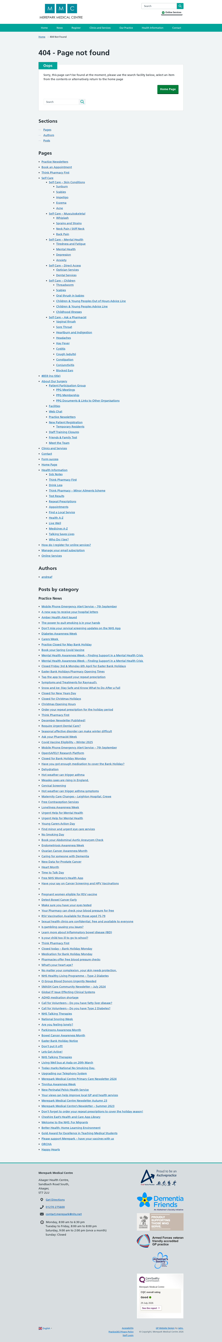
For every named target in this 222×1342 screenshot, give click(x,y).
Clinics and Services (100, 27)
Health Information (152, 27)
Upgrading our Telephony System (64, 1073)
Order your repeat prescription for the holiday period (77, 709)
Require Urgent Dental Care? (61, 726)
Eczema (61, 202)
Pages (47, 129)
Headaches (63, 338)
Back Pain (62, 234)
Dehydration (50, 769)
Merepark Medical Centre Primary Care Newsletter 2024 (79, 1079)
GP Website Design (165, 1328)
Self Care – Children (62, 280)
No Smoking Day (53, 834)
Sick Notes (56, 474)
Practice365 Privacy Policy (121, 1331)
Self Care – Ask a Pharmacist (67, 317)
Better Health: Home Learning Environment (71, 1128)
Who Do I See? (59, 539)
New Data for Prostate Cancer (61, 861)
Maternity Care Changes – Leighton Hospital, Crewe (76, 796)
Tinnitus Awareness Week (59, 1084)
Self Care (47, 178)
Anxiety (61, 260)
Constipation (64, 359)
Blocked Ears (64, 370)
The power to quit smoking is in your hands (71, 623)
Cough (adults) (66, 354)
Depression (63, 254)
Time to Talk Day (53, 872)
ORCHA (47, 1144)
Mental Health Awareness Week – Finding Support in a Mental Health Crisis (93, 655)
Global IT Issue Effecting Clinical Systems (68, 992)
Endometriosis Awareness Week (63, 845)
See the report (149, 1308)
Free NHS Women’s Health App (62, 878)
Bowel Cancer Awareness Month (63, 1035)
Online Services (52, 556)
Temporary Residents (70, 426)
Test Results (56, 496)
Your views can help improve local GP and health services (80, 1095)
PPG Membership (67, 395)
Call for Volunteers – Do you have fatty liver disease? (77, 1003)
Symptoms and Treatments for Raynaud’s (69, 682)
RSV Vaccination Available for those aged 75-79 (73, 916)
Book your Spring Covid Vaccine (63, 650)
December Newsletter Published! (63, 720)
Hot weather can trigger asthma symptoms (70, 791)
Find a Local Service (62, 512)
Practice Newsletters (55, 161)
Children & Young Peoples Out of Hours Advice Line (91, 301)
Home (44, 27)
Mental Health (66, 249)
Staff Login (128, 1335)
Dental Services (66, 275)
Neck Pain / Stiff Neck (70, 228)
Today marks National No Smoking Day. (68, 1068)
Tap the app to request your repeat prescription (74, 677)
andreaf (47, 577)
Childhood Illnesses (69, 312)
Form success (50, 459)
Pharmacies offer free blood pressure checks (71, 959)
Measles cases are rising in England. (65, 780)
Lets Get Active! (52, 1051)
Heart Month (50, 867)
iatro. (180, 1328)
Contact (176, 27)
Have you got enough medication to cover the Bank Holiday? (83, 764)
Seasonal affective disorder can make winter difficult (77, 731)
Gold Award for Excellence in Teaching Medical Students (79, 1133)
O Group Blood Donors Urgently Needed (69, 981)
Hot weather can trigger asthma (63, 774)
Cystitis (60, 348)
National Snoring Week (57, 1019)
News (60, 27)
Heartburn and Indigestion (74, 332)
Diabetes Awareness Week (59, 633)
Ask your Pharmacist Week (59, 736)
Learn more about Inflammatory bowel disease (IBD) (77, 932)
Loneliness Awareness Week (60, 807)
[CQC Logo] (149, 1282)
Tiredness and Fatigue (71, 244)
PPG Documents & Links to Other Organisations (87, 400)
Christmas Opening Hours (59, 704)
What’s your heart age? (57, 965)
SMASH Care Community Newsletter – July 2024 (74, 986)
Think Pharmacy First (55, 172)
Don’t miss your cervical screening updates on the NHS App (81, 628)
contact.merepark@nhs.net (64, 1214)
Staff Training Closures (64, 432)
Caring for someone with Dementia (65, 856)
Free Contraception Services (60, 802)
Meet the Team (59, 443)
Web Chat (55, 411)
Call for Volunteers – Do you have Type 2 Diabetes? (76, 1008)
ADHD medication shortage (60, 997)
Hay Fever (63, 343)
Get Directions (55, 1199)
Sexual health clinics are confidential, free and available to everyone (87, 921)
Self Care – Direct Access (65, 265)
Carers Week (50, 639)
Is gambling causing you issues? (63, 927)
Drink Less (55, 485)
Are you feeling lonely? (57, 1024)
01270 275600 (55, 1207)
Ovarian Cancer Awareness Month (64, 851)
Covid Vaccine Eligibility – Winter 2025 (67, 742)
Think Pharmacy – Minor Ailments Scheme (77, 490)
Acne (59, 208)
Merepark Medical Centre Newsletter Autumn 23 (74, 1100)
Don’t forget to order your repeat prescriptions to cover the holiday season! (92, 1111)
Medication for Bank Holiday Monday (67, 954)
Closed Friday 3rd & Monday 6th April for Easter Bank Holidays (84, 666)
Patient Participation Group (67, 385)
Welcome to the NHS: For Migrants (65, 1122)
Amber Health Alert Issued (59, 617)
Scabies (61, 192)
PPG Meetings (65, 389)
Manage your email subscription (63, 550)
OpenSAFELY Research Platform (63, 753)
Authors (48, 135)
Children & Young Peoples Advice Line (82, 306)
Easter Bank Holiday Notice (60, 1041)
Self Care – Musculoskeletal (67, 213)
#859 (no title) (51, 376)
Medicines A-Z (58, 528)
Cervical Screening (54, 785)
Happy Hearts (51, 1149)
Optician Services (67, 270)
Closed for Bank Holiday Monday (64, 758)
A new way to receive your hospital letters (70, 612)
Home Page (168, 89)
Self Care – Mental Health (66, 239)
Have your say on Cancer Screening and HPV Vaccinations (80, 883)
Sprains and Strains (69, 223)
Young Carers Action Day (58, 823)
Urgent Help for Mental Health (62, 813)
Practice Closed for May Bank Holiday (67, 644)
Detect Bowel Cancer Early (59, 899)
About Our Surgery (54, 381)
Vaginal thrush (66, 321)
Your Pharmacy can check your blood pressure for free (78, 910)
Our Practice (126, 27)
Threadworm (65, 285)
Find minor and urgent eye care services (68, 829)
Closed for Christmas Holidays (61, 698)
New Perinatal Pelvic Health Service (65, 1089)
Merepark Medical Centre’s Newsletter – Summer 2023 (78, 1106)
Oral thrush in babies (70, 295)
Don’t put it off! (52, 1046)
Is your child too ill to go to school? (65, 937)
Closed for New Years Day (59, 693)
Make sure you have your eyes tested (67, 905)
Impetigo (62, 197)
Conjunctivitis (65, 365)
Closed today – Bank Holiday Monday (67, 948)
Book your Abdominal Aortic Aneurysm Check (72, 840)
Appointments (58, 507)
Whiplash (62, 218)
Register (76, 27)
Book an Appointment (57, 167)
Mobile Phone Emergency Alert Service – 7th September (79, 606)
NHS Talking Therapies (57, 1013)
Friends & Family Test (63, 437)
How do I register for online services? (66, 545)
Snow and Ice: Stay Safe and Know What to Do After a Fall (81, 688)
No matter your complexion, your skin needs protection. (79, 970)
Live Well (55, 523)
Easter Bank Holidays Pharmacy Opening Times (73, 671)
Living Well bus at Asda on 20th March (67, 1062)
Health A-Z (56, 517)
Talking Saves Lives (61, 534)
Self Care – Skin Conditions (67, 182)
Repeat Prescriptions (62, 501)
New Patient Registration (66, 422)
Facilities (54, 406)
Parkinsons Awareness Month (61, 1030)
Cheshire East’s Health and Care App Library (71, 1117)
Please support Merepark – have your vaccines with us (78, 1138)
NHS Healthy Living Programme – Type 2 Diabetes (75, 976)
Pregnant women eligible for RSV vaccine (69, 894)
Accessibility (128, 1328)
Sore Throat (64, 327)
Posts (46, 140)
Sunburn (62, 186)
